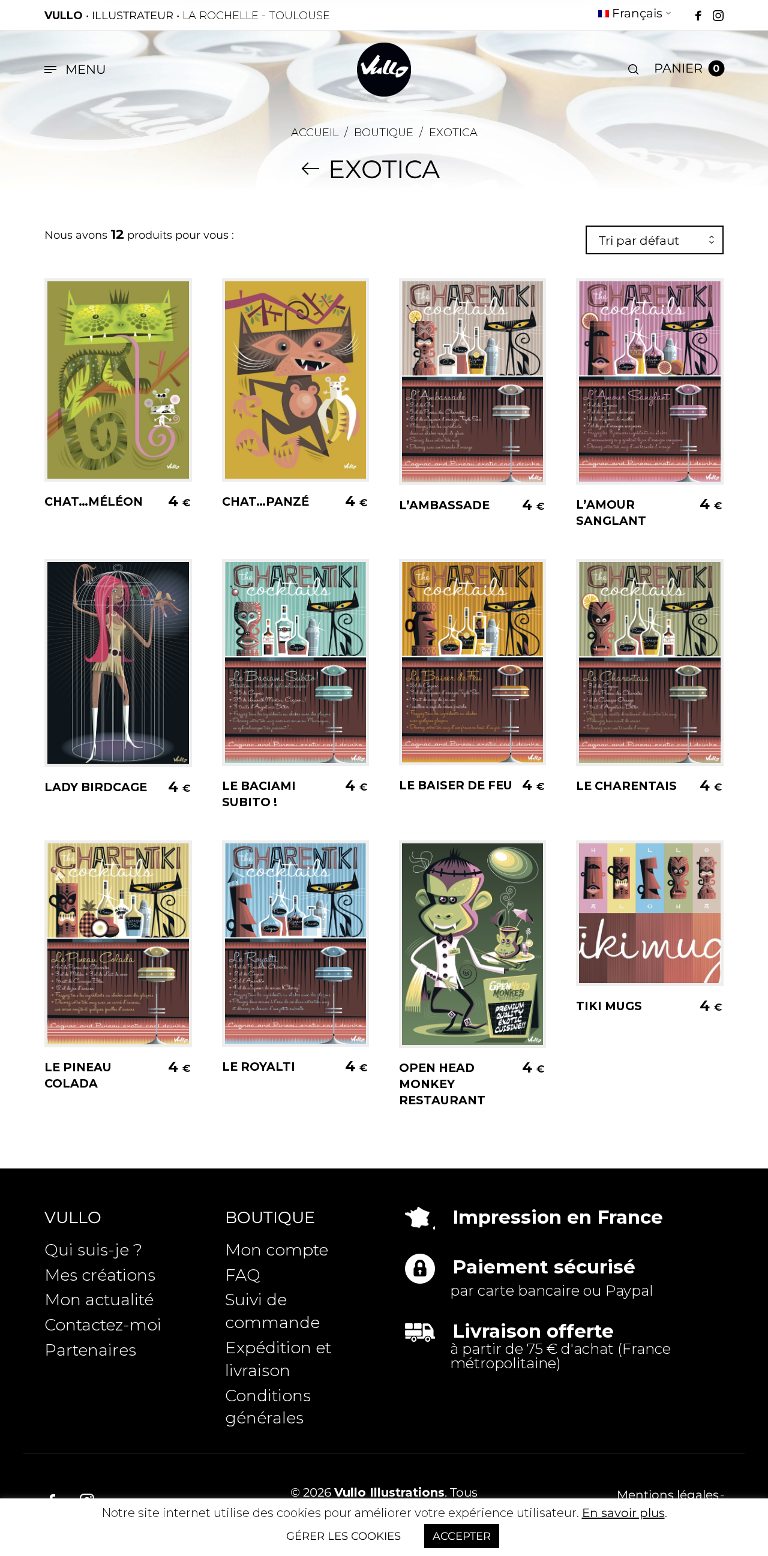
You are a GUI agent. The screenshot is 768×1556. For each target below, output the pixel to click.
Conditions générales (268, 1407)
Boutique (383, 132)
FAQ (242, 1275)
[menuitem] (635, 15)
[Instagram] (718, 16)
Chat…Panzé (265, 501)
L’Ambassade (444, 505)
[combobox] (654, 240)
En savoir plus (623, 1513)
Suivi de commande (272, 1311)
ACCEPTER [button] (462, 1536)
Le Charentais (626, 786)
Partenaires (90, 1350)
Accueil (314, 132)
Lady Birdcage (95, 787)
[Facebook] (698, 16)
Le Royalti (258, 1066)
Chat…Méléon (93, 501)
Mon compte (276, 1250)
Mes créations (99, 1275)
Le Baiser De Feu (455, 785)
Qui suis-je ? (93, 1250)
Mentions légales (668, 1495)
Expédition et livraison (278, 1359)
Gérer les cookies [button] (343, 1536)
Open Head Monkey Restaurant (442, 1084)
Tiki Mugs (609, 1006)
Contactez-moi (102, 1325)
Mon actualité (99, 1299)
